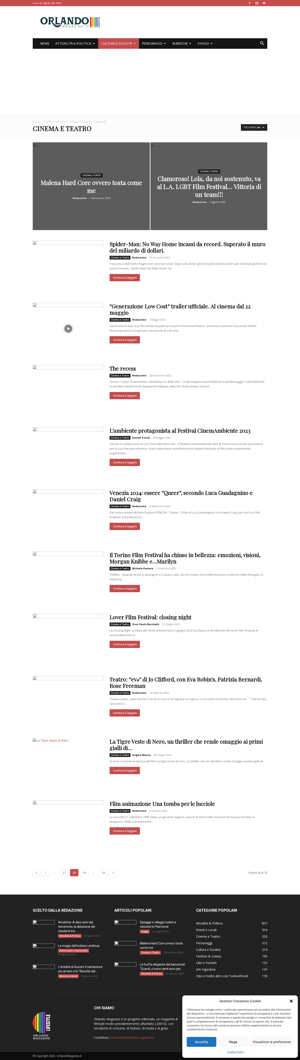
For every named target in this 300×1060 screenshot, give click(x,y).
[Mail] (264, 3)
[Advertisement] (150, 82)
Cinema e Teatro (80, 121)
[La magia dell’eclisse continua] (44, 951)
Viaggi (203, 43)
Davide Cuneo (141, 437)
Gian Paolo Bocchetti (145, 624)
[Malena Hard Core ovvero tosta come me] (91, 193)
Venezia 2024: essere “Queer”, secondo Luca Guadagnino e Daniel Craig (181, 496)
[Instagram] (256, 3)
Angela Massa (141, 755)
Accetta (201, 1042)
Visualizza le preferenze (272, 1042)
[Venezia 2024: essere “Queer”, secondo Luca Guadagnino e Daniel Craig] (68, 515)
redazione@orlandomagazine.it (132, 1037)
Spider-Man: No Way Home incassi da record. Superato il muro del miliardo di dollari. (188, 247)
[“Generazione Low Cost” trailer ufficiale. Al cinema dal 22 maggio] (68, 328)
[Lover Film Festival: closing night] (68, 639)
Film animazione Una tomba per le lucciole (162, 803)
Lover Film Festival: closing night (151, 617)
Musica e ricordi (68, 976)
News (44, 43)
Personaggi (152, 43)
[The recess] (68, 391)
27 (64, 873)
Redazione (80, 198)
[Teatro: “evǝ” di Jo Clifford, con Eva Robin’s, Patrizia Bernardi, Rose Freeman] (68, 702)
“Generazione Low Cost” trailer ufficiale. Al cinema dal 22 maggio (180, 309)
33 (103, 873)
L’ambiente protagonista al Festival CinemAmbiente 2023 (180, 430)
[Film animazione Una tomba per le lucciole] (68, 826)
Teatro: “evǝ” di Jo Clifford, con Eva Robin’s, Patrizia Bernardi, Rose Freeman (186, 682)
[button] (291, 1001)
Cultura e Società (116, 43)
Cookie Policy (235, 1051)
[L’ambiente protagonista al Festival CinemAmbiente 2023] (68, 453)
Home (36, 121)
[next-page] (113, 872)
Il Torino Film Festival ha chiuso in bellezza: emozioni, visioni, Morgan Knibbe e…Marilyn (185, 558)
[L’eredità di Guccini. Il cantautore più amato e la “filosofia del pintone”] (44, 972)
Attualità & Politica (73, 43)
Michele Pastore (142, 568)
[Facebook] (249, 3)
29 (84, 873)
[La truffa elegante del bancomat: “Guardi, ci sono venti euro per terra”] (125, 970)
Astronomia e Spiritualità (74, 950)
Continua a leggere (125, 277)
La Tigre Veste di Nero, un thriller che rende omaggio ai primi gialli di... (186, 744)
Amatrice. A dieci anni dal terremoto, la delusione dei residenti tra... (76, 926)
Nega (233, 1042)
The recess (123, 368)
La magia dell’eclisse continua (78, 945)
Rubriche (180, 43)
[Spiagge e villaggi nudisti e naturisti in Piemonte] (125, 927)
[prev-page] (36, 872)
